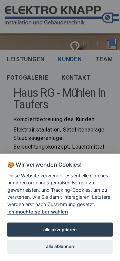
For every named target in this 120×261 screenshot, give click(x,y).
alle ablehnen (60, 246)
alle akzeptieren (60, 229)
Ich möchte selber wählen (37, 211)
